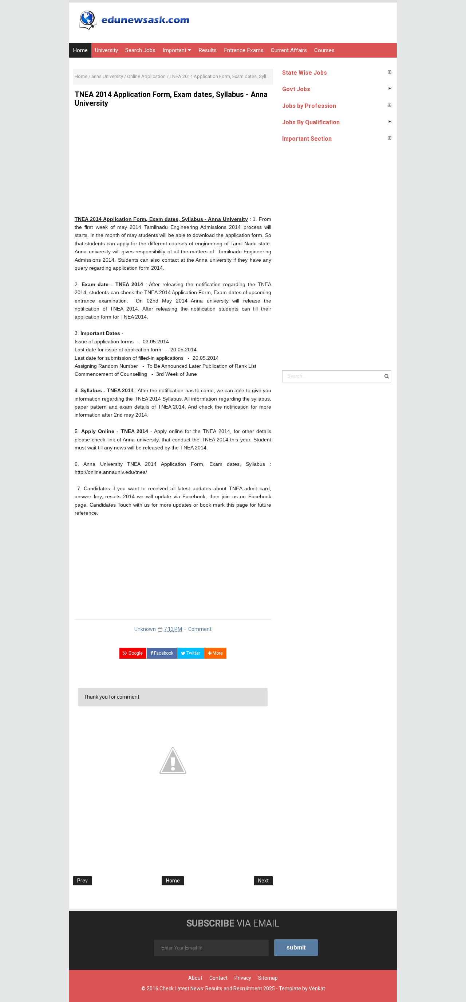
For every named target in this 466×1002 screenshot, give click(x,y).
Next (263, 881)
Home (80, 50)
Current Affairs (289, 50)
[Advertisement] (173, 164)
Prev (82, 881)
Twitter (192, 653)
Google (135, 653)
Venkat (317, 988)
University (106, 50)
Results (207, 50)
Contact (218, 978)
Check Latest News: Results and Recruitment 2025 (217, 988)
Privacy (242, 978)
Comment (200, 629)
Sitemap (268, 978)
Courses (324, 50)
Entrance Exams (244, 50)
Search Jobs (140, 50)
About (195, 978)
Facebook (163, 653)
